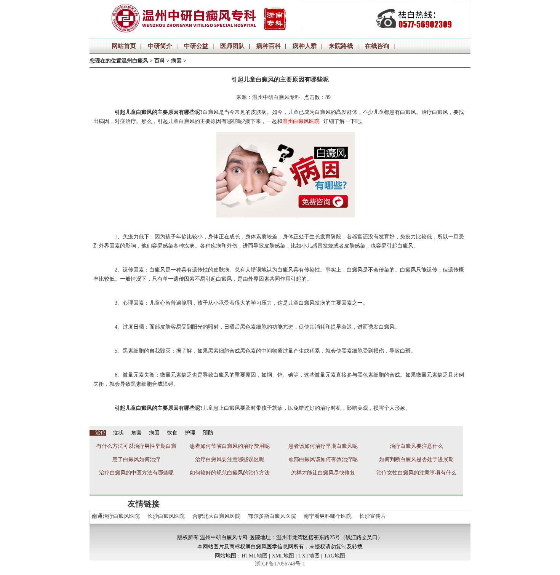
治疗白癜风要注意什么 (416, 446)
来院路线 (341, 46)
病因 (176, 61)
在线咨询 (377, 46)
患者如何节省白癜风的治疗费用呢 (230, 446)
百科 (159, 61)
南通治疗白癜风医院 (116, 516)
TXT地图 (309, 556)
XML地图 (283, 556)
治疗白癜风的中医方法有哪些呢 (136, 473)
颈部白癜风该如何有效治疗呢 (323, 459)
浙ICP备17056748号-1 (280, 564)
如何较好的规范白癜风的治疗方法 (230, 473)
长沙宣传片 (372, 516)
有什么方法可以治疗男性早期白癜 (136, 446)
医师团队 (232, 46)
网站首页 (124, 46)
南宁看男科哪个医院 (328, 516)
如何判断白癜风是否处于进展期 (416, 459)
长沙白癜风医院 (166, 516)
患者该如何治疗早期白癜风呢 (323, 446)
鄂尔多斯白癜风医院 (272, 516)
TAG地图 (334, 556)
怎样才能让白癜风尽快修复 (323, 473)
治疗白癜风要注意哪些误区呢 (229, 459)
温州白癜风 (135, 61)
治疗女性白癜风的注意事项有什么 (416, 473)
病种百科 (268, 46)
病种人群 (305, 46)
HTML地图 (254, 556)
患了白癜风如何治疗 (136, 459)
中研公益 (196, 46)
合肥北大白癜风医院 (216, 516)
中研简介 (160, 46)
